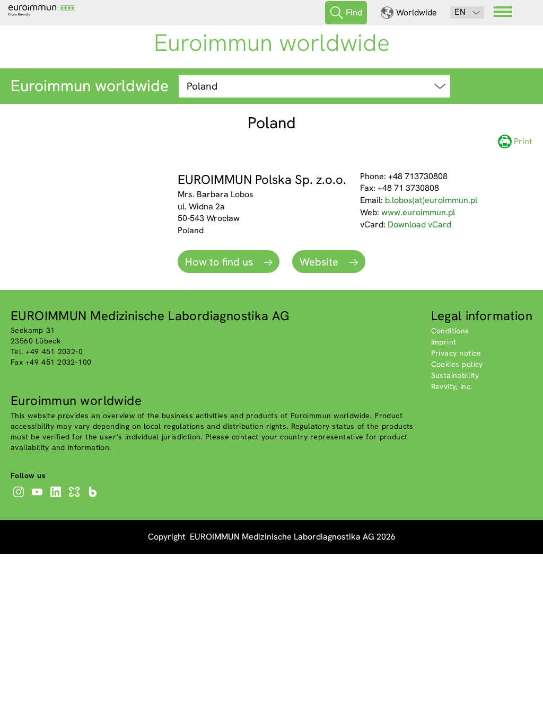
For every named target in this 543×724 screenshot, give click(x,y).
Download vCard (419, 224)
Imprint (444, 342)
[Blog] (94, 497)
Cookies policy (457, 364)
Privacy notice (456, 353)
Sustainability (455, 375)
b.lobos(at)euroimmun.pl (431, 200)
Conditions (450, 330)
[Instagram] (20, 497)
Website (320, 262)
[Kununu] (75, 497)
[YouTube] (38, 497)
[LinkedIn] (57, 497)
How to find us (220, 262)
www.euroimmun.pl (418, 212)
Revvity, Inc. (451, 386)
